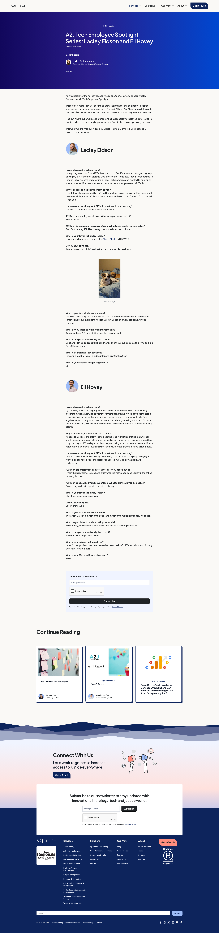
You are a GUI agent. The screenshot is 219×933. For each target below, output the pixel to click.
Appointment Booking (99, 847)
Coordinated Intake (98, 855)
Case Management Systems (101, 851)
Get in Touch (168, 842)
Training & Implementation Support (74, 897)
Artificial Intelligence (71, 851)
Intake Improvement (71, 864)
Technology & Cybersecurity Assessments (75, 891)
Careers (141, 855)
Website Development (72, 903)
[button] (135, 5)
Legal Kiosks (95, 859)
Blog (119, 847)
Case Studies (122, 851)
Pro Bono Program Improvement (70, 869)
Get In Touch (199, 5)
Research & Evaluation (72, 879)
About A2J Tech (144, 847)
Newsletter (121, 859)
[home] (18, 6)
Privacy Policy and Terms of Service (66, 922)
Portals (93, 863)
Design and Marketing (72, 855)
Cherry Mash (108, 239)
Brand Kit (142, 859)
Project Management (71, 875)
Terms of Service (117, 607)
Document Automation (72, 859)
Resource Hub (122, 863)
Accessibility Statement (93, 922)
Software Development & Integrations (73, 884)
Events (120, 855)
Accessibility (68, 847)
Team (140, 851)
